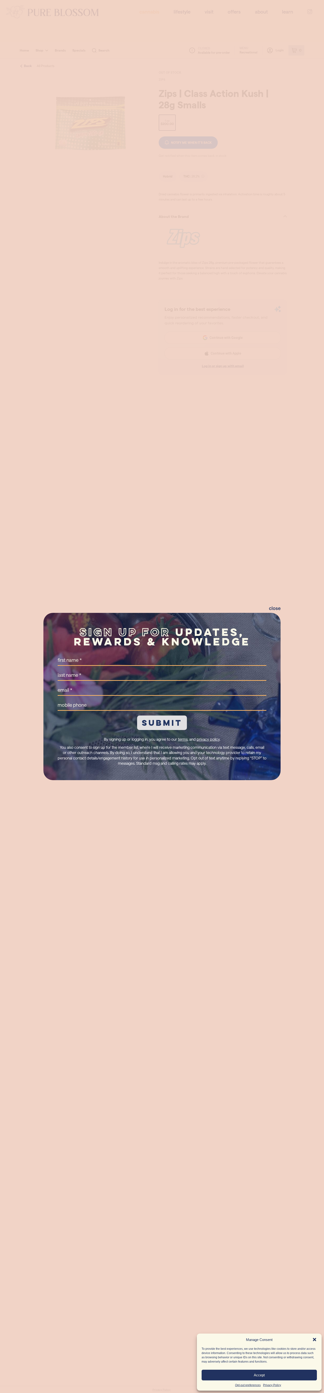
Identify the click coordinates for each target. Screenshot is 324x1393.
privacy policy (208, 739)
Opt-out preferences (248, 1385)
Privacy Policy (272, 1385)
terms (183, 739)
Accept (259, 1375)
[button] (314, 1339)
